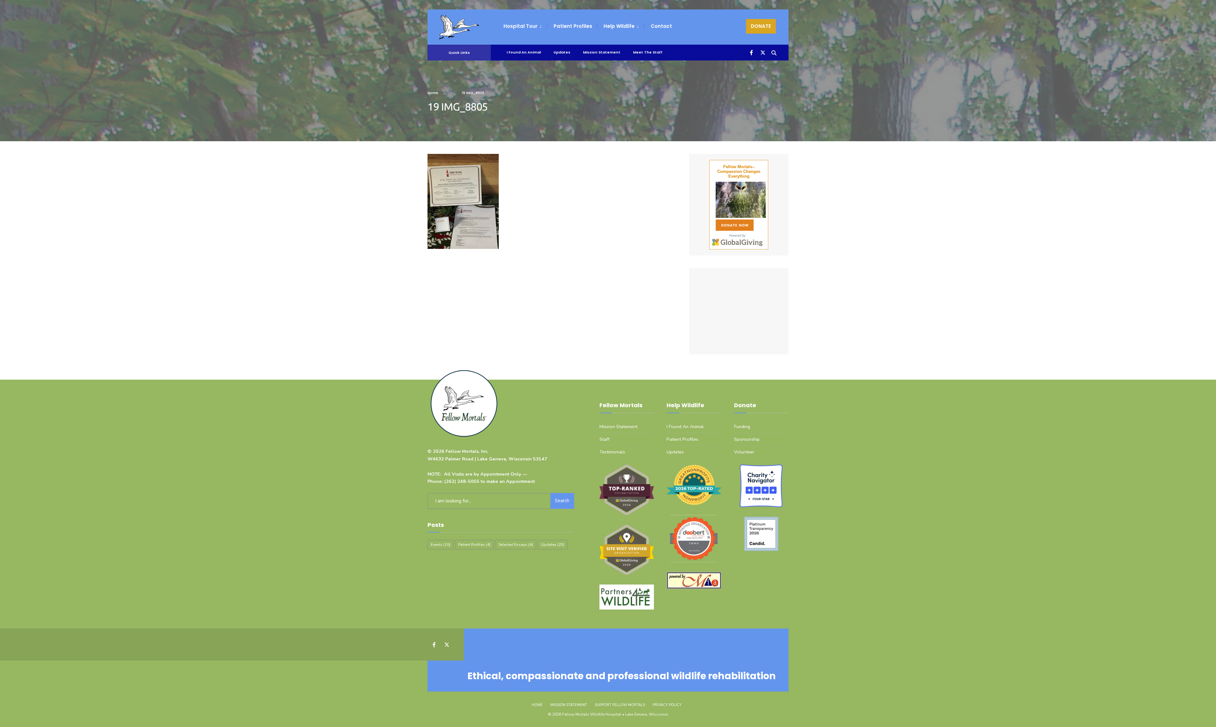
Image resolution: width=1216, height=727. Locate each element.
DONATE (761, 26)
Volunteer (744, 452)
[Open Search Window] (773, 52)
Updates (562, 52)
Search (562, 500)
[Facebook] (750, 52)
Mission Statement (601, 52)
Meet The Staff (647, 52)
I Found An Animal (524, 52)
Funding (742, 426)
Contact (661, 26)
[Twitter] (762, 52)
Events (440, 544)
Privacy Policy (667, 705)
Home (433, 92)
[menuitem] (525, 26)
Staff (604, 439)
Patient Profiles (573, 26)
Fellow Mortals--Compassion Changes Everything (738, 171)
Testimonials (612, 452)
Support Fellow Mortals (620, 705)
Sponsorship (747, 439)
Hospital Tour (520, 26)
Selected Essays (515, 544)
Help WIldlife (619, 26)
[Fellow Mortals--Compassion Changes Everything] (738, 200)
